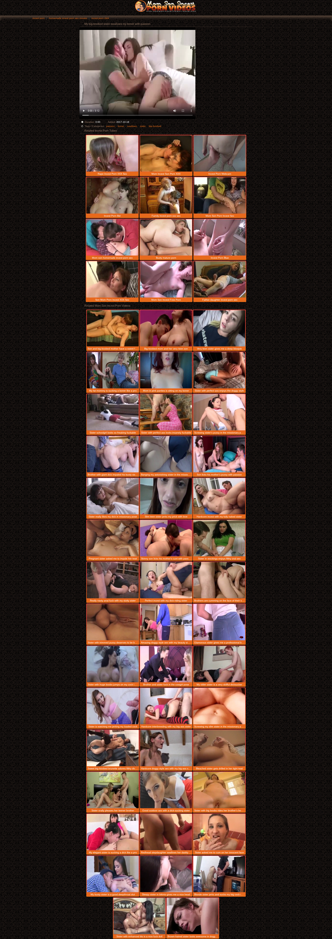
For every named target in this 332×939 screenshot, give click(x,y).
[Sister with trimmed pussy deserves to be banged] (113, 622)
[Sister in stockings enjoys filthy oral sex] (219, 538)
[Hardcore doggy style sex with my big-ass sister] (166, 748)
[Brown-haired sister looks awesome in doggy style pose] (193, 916)
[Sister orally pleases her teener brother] (113, 790)
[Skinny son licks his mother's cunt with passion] (166, 538)
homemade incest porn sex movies (68, 18)
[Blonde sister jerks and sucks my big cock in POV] (219, 874)
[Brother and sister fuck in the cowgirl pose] (166, 664)
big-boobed (155, 126)
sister (143, 126)
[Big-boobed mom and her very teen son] (166, 328)
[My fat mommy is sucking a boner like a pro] (113, 370)
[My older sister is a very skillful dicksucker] (219, 664)
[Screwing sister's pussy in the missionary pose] (219, 412)
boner (121, 126)
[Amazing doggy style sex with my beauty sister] (166, 622)
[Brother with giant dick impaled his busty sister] (113, 454)
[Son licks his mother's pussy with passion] (219, 454)
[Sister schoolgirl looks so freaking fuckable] (113, 412)
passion (110, 126)
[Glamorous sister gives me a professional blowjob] (219, 622)
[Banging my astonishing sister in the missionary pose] (166, 454)
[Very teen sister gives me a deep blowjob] (219, 328)
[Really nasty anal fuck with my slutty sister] (113, 580)
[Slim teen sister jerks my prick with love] (166, 496)
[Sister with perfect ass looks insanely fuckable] (166, 412)
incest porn (39, 18)
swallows (132, 126)
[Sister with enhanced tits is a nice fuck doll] (139, 916)
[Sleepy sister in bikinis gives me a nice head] (166, 874)
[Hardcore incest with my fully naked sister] (219, 496)
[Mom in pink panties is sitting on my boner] (166, 370)
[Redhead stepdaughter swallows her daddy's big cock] (166, 832)
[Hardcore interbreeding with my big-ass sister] (166, 706)
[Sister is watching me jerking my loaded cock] (113, 706)
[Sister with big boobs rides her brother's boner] (219, 790)
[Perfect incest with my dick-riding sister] (166, 580)
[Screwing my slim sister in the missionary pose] (219, 706)
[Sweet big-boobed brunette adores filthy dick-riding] (113, 748)
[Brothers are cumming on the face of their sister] (219, 580)
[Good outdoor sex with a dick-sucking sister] (166, 790)
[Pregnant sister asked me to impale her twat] (113, 538)
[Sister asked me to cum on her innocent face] (219, 832)
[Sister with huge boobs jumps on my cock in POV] (113, 664)
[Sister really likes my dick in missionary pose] (113, 496)
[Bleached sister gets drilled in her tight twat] (219, 748)
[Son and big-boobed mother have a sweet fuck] (113, 328)
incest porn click (100, 18)
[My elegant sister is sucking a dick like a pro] (113, 832)
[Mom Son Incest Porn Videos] (166, 6)
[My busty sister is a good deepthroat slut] (113, 874)
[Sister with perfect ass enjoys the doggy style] (219, 370)
